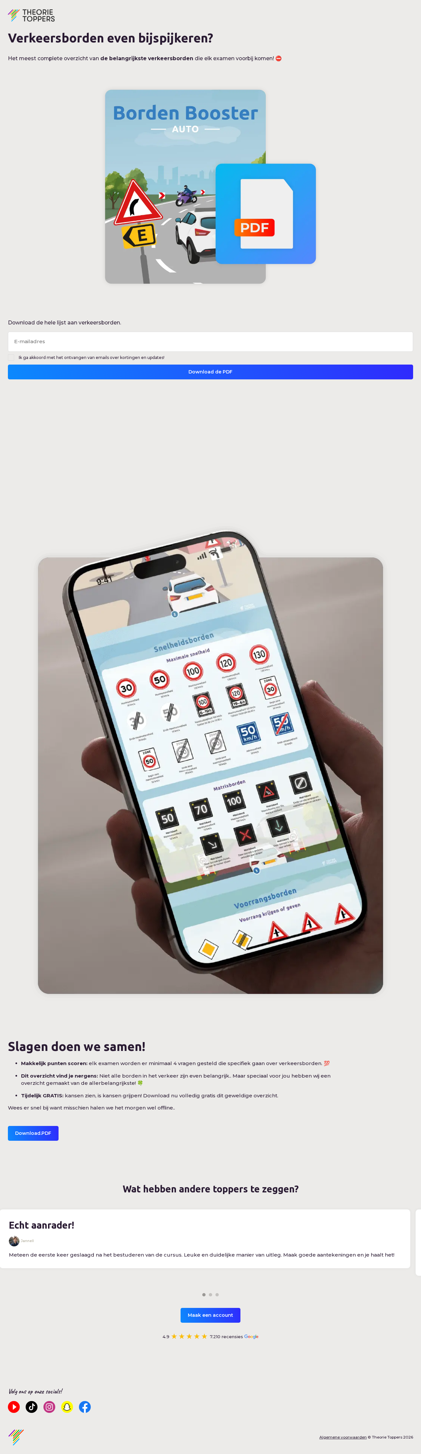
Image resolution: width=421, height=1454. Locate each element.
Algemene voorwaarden (343, 1437)
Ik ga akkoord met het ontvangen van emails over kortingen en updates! (91, 357)
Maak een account (210, 1315)
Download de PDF (210, 372)
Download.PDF (33, 1133)
